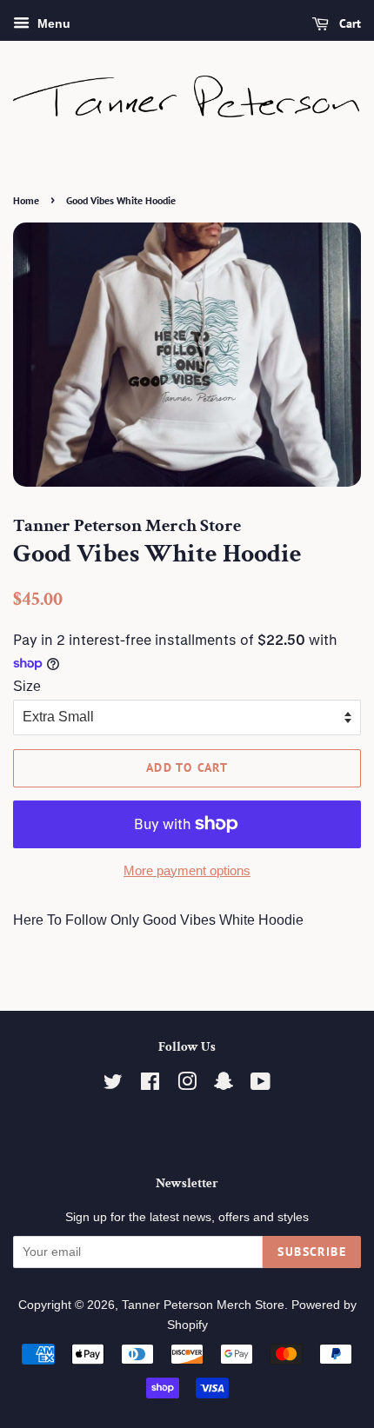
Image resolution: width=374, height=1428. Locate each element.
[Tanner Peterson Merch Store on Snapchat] (223, 1085)
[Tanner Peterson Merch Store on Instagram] (187, 1085)
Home (26, 200)
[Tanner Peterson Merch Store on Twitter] (113, 1085)
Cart (348, 23)
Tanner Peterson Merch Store (203, 1305)
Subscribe (311, 1251)
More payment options (187, 870)
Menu (52, 23)
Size (27, 686)
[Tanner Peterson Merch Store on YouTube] (260, 1085)
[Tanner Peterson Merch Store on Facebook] (150, 1085)
